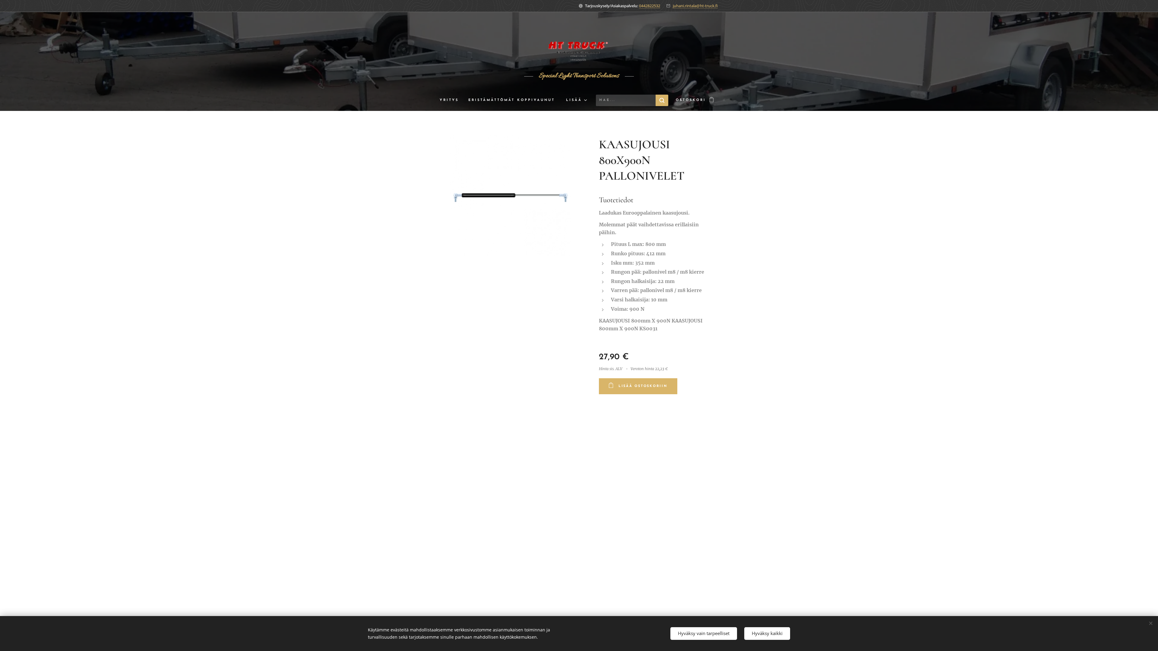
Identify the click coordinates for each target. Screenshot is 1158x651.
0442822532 (649, 5)
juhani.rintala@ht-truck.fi (695, 5)
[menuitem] (452, 100)
